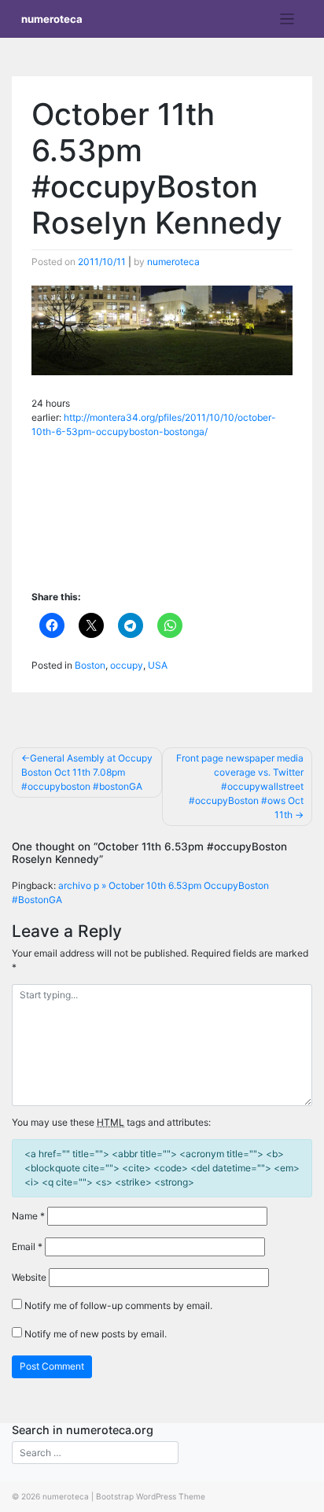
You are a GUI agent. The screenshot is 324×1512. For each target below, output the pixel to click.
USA (158, 665)
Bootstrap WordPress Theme (150, 1496)
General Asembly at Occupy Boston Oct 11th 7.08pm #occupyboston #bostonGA (87, 772)
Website (29, 1277)
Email (27, 1246)
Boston (90, 665)
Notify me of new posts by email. (95, 1334)
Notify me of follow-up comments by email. (118, 1305)
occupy (126, 665)
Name (28, 1216)
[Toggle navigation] (287, 19)
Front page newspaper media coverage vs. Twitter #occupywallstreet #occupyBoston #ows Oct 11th (240, 786)
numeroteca (52, 19)
